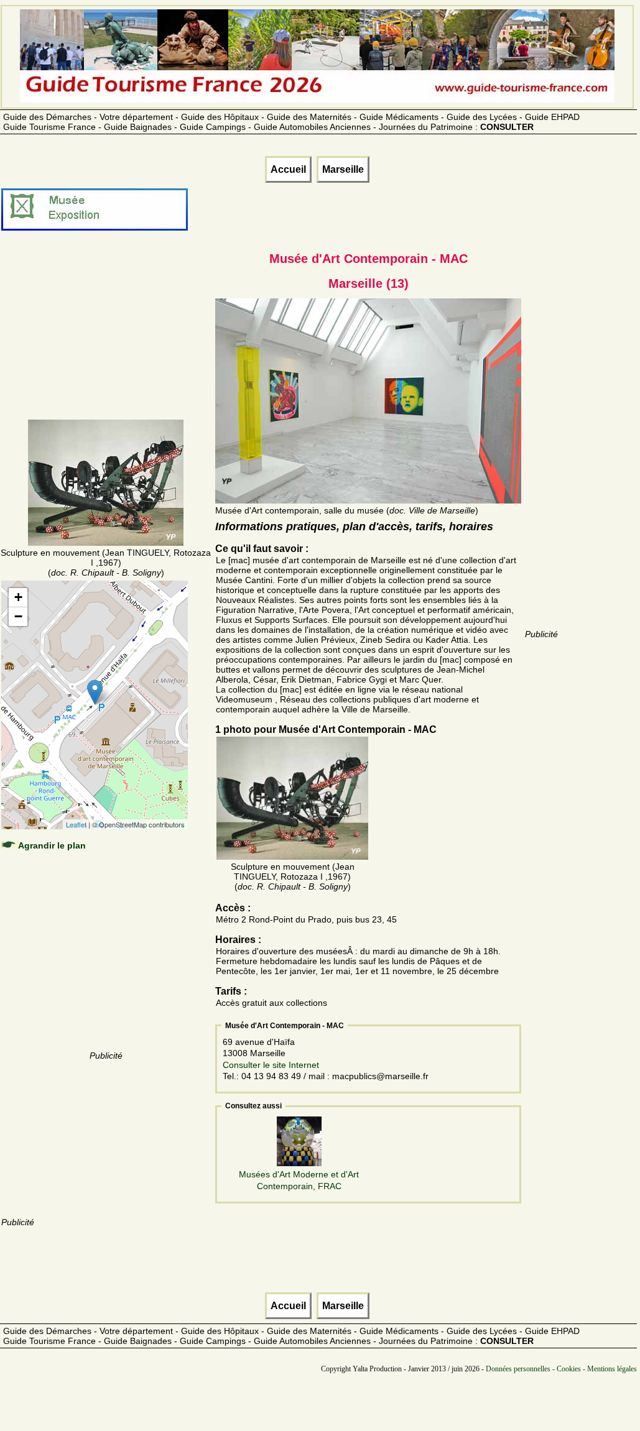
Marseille (343, 169)
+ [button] (18, 597)
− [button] (18, 616)
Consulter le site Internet (271, 1065)
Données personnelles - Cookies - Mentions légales (561, 1368)
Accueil (288, 169)
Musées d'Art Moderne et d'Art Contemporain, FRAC (299, 1179)
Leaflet (76, 824)
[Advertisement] (105, 340)
